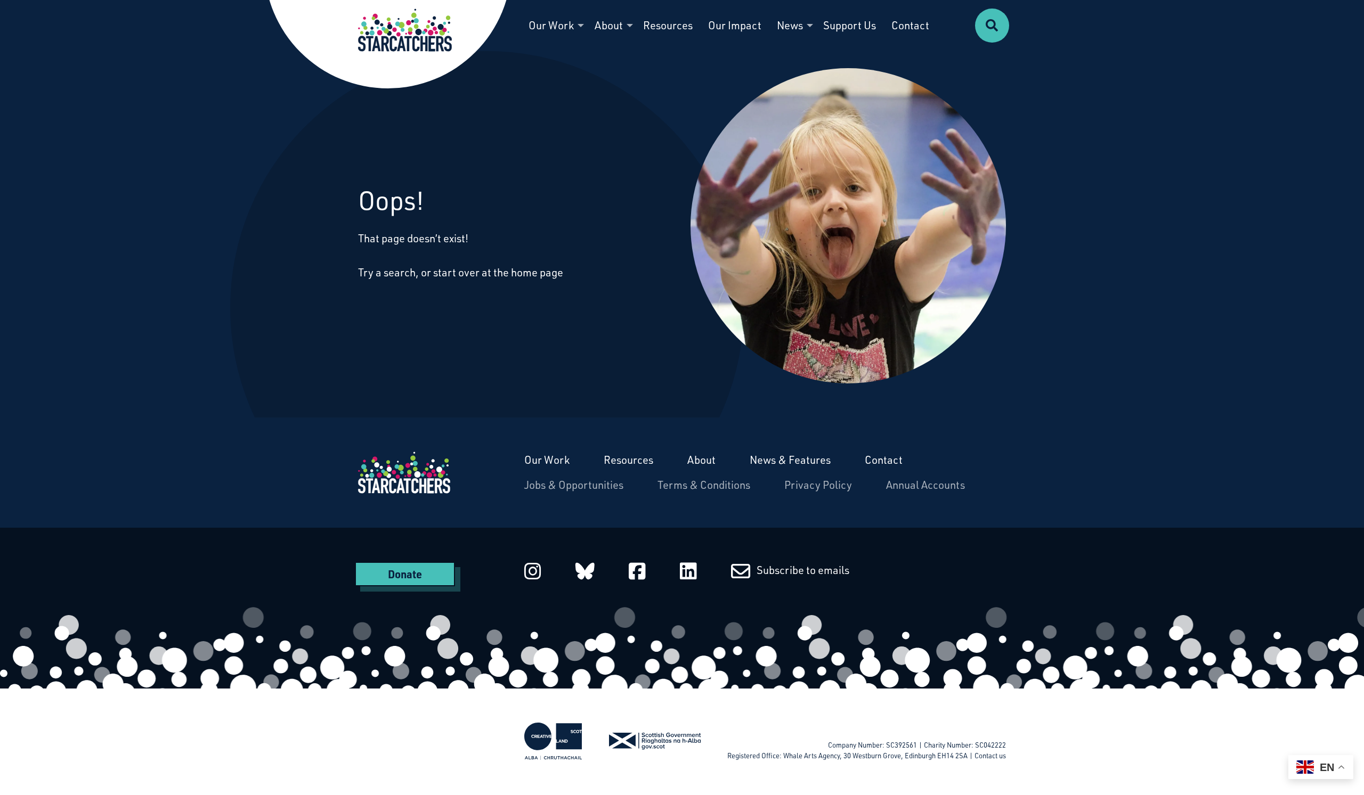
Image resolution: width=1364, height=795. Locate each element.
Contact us (990, 755)
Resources (628, 459)
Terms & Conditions (703, 484)
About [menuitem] (609, 25)
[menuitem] (992, 25)
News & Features (790, 459)
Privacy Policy (818, 484)
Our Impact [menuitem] (734, 25)
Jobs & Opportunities (573, 484)
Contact (884, 459)
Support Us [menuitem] (849, 25)
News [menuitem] (790, 25)
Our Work (547, 459)
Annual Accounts (925, 484)
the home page (528, 272)
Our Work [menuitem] (551, 25)
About (701, 459)
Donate (405, 574)
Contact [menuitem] (910, 25)
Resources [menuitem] (668, 25)
